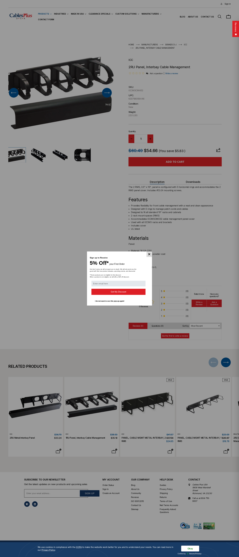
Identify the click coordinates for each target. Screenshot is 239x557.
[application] (119, 549)
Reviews (235, 27)
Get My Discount (118, 292)
